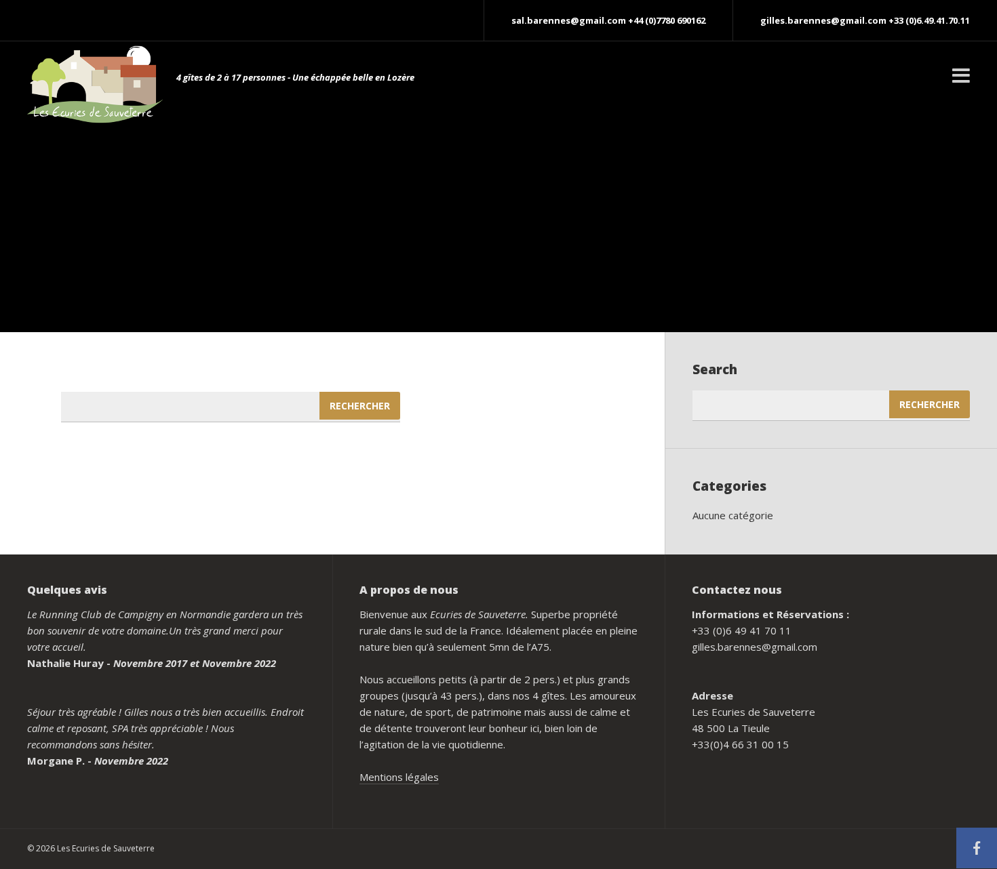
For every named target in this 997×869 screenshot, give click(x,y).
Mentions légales (399, 777)
